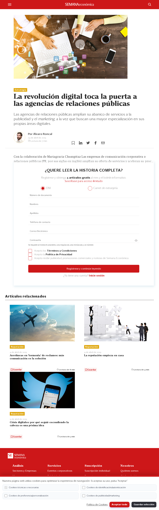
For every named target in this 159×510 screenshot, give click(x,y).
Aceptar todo (119, 504)
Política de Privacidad (59, 254)
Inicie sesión (96, 275)
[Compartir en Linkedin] (80, 143)
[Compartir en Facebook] (95, 143)
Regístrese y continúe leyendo (84, 268)
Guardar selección (144, 504)
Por (40, 134)
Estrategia (20, 90)
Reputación (17, 347)
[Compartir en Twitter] (88, 143)
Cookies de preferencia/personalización (28, 496)
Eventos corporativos (60, 471)
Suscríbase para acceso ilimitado (84, 181)
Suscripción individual (97, 471)
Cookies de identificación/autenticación (106, 487)
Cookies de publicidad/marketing (103, 496)
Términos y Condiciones (62, 251)
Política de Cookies (97, 504)
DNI (48, 188)
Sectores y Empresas (24, 471)
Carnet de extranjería (105, 188)
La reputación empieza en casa (104, 355)
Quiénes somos (129, 471)
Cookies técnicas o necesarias (24, 487)
